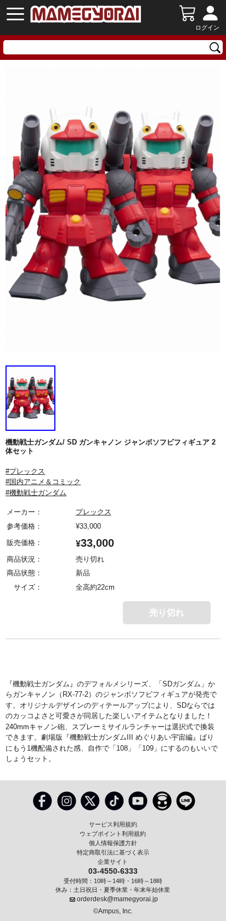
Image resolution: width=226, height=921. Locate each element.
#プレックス (25, 471)
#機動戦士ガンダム (35, 493)
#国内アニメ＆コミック (43, 482)
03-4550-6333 (113, 870)
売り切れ (166, 612)
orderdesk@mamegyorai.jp (117, 899)
